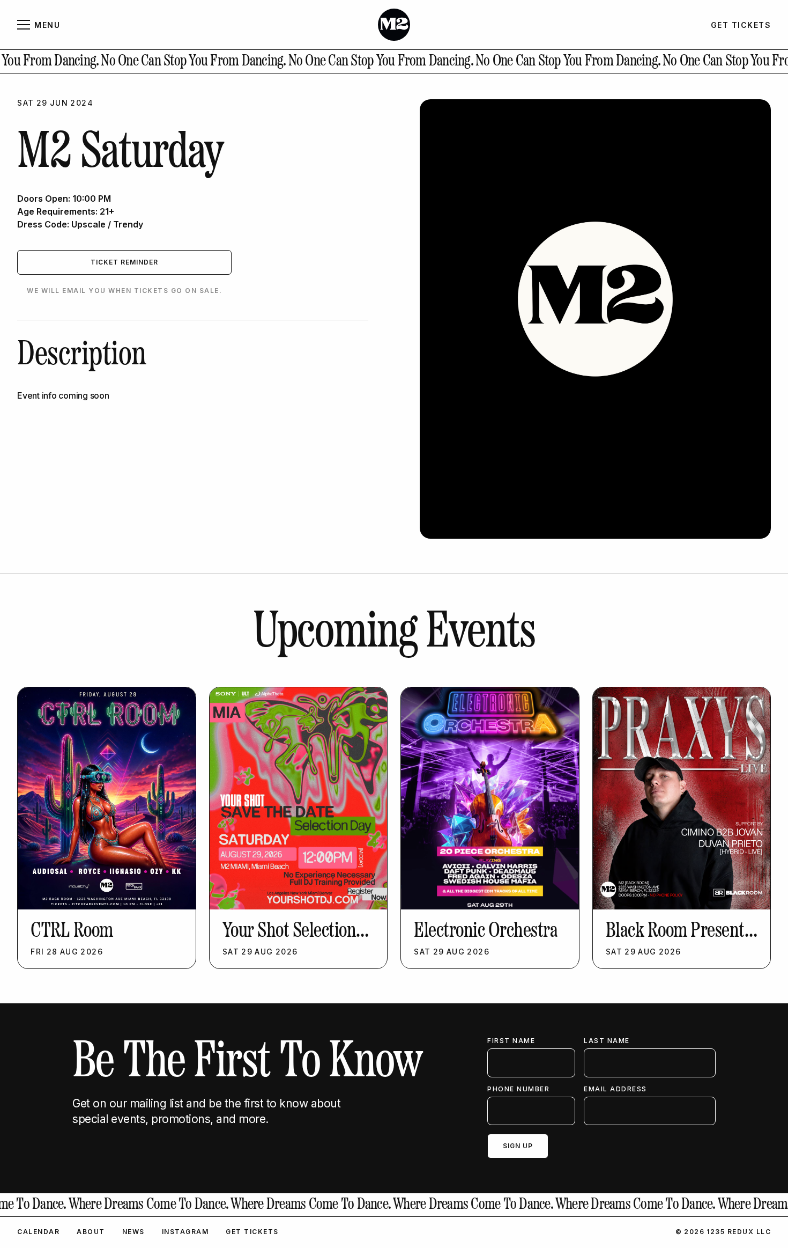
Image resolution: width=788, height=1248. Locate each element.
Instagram (185, 1232)
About (91, 1232)
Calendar (38, 1232)
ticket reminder (124, 262)
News (133, 1232)
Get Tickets (252, 1232)
